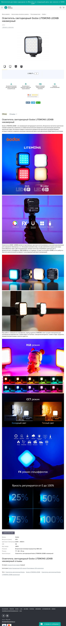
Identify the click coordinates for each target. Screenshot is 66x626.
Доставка (26, 608)
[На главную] (8, 7)
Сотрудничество (46, 608)
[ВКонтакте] (28, 103)
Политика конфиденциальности (10, 610)
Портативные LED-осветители (35, 568)
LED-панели (23, 568)
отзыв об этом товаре (13, 565)
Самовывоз (38, 608)
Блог (20, 610)
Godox (44, 14)
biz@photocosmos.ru (8, 622)
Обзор (4, 114)
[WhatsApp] (38, 103)
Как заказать (5, 608)
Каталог (54, 608)
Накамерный (15, 568)
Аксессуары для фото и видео (20, 14)
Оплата (17, 608)
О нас (21, 608)
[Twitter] (33, 103)
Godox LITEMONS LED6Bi (33, 572)
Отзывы (12, 114)
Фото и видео (6, 14)
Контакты (31, 608)
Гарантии (11, 608)
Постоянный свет (35, 14)
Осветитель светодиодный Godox (15, 572)
